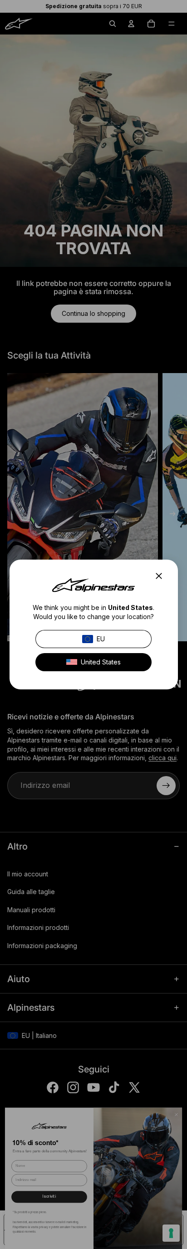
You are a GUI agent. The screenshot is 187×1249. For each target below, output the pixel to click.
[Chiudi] (161, 576)
